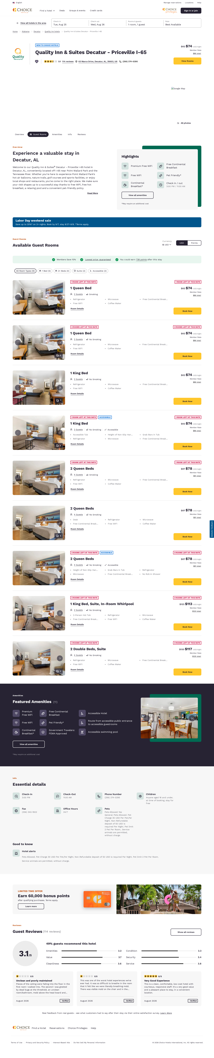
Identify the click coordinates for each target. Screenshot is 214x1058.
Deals (62, 10)
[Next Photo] (60, 297)
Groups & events (77, 10)
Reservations (56, 1028)
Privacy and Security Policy (37, 1043)
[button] (212, 529)
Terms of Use (16, 1043)
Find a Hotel (39, 1028)
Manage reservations (172, 3)
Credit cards (96, 10)
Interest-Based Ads (61, 1043)
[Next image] (192, 718)
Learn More (166, 1013)
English (19, 3)
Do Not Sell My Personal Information (89, 1043)
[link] (31, 906)
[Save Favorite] (36, 61)
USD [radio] (182, 243)
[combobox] (47, 11)
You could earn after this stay (141, 259)
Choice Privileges (77, 1028)
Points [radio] (194, 243)
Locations (189, 3)
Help (199, 3)
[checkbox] (25, 271)
